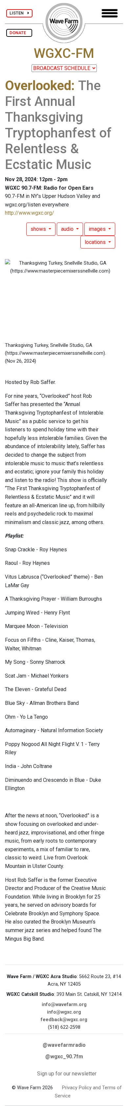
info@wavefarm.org (64, 1004)
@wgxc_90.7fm (64, 1056)
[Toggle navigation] (109, 13)
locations (96, 242)
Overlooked (38, 85)
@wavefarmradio (64, 1045)
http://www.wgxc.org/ (29, 213)
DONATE (19, 32)
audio (68, 229)
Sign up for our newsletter (66, 1073)
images (98, 229)
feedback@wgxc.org (64, 1019)
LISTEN (19, 13)
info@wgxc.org (64, 1012)
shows (39, 229)
